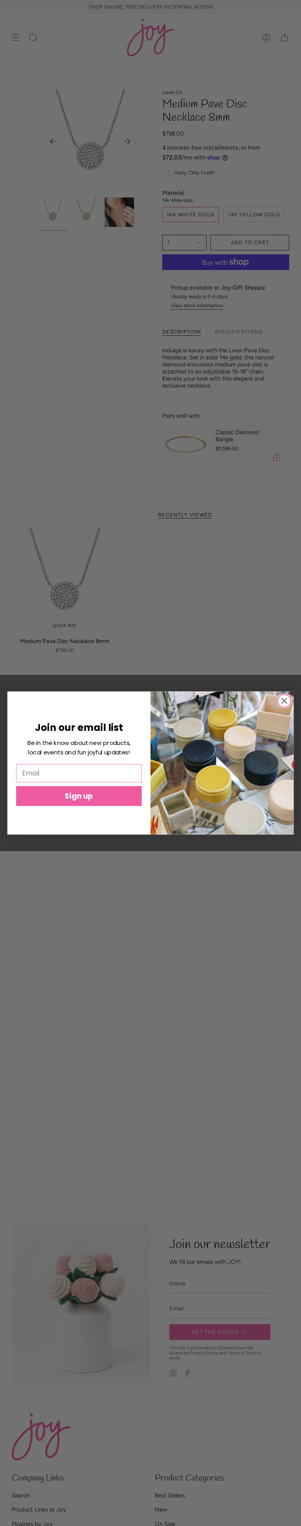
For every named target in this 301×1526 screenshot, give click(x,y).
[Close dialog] (284, 700)
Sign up (79, 796)
